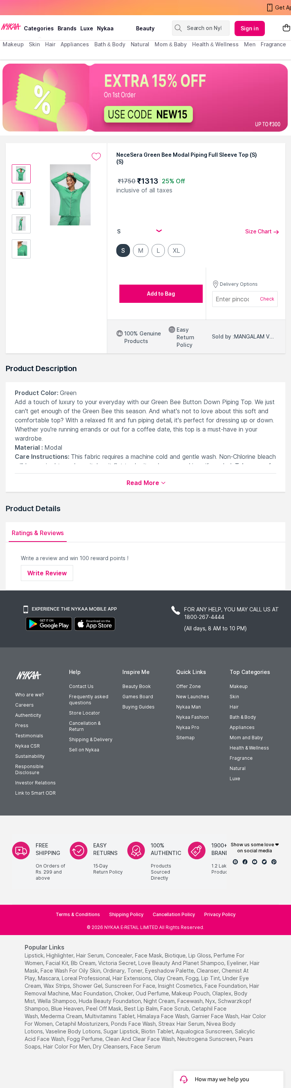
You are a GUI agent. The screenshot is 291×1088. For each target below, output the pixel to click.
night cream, (160, 1001)
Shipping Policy (126, 914)
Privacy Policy (220, 914)
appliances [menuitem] (75, 44)
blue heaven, (67, 1008)
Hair (234, 707)
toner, (135, 970)
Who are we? (29, 695)
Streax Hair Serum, (181, 1023)
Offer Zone (188, 686)
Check (267, 299)
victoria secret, (117, 963)
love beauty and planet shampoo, (181, 963)
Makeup (239, 686)
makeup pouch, (191, 993)
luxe (86, 28)
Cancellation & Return (84, 726)
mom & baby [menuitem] (171, 44)
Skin (234, 696)
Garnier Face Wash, (215, 1016)
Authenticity (28, 715)
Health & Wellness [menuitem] (215, 44)
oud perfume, (153, 993)
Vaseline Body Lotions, (73, 1031)
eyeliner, (237, 963)
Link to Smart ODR (35, 793)
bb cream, (84, 963)
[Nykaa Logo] (11, 26)
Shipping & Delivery (91, 739)
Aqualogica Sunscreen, (204, 1031)
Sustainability (30, 756)
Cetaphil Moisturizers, (82, 1023)
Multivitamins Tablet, (110, 1016)
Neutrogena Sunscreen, (207, 1039)
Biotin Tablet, (157, 1031)
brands (67, 28)
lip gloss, (200, 955)
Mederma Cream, (62, 1016)
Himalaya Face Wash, (163, 1016)
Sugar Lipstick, (121, 1031)
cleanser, (208, 970)
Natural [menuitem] (140, 44)
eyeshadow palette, (170, 970)
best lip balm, (141, 1008)
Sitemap (185, 737)
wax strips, (57, 986)
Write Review (47, 573)
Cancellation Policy (174, 914)
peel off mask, (104, 1008)
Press (21, 725)
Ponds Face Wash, (134, 1023)
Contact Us (81, 686)
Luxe (235, 778)
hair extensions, (132, 978)
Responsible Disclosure (29, 769)
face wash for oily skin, (71, 970)
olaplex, (222, 993)
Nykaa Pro (187, 727)
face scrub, (175, 1008)
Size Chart (258, 231)
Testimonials (29, 735)
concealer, (119, 955)
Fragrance (241, 758)
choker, (124, 993)
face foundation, (226, 986)
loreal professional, (86, 978)
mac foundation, (92, 993)
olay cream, (169, 978)
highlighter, (60, 955)
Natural (238, 768)
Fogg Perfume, (85, 1039)
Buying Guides (138, 707)
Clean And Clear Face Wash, (140, 1039)
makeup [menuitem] (13, 44)
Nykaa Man (188, 707)
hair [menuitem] (50, 44)
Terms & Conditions (78, 914)
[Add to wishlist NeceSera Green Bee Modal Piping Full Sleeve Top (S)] (96, 156)
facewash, (190, 1001)
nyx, (210, 1001)
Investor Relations (35, 783)
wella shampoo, (57, 1001)
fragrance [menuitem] (273, 44)
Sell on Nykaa (84, 750)
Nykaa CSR (27, 746)
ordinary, (114, 970)
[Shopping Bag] (286, 28)
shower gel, (88, 986)
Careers (24, 705)
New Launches (192, 696)
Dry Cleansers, (111, 1046)
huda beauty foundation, (110, 1001)
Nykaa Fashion (192, 717)
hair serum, (90, 955)
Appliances (242, 727)
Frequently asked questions (88, 699)
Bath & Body (243, 717)
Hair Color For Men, (67, 1046)
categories (39, 28)
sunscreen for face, (130, 986)
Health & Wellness (249, 748)
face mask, (149, 955)
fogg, (193, 978)
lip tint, (211, 978)
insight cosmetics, (180, 986)
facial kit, (57, 963)
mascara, (49, 978)
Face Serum (146, 1046)
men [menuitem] (249, 44)
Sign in (250, 28)
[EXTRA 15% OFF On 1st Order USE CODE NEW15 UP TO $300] (145, 97)
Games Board (137, 696)
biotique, (176, 955)
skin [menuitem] (34, 44)
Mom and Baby (246, 737)
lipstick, (35, 955)
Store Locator (84, 713)
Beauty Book (136, 686)
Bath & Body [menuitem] (109, 44)
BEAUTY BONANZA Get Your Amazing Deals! (64, 8)
